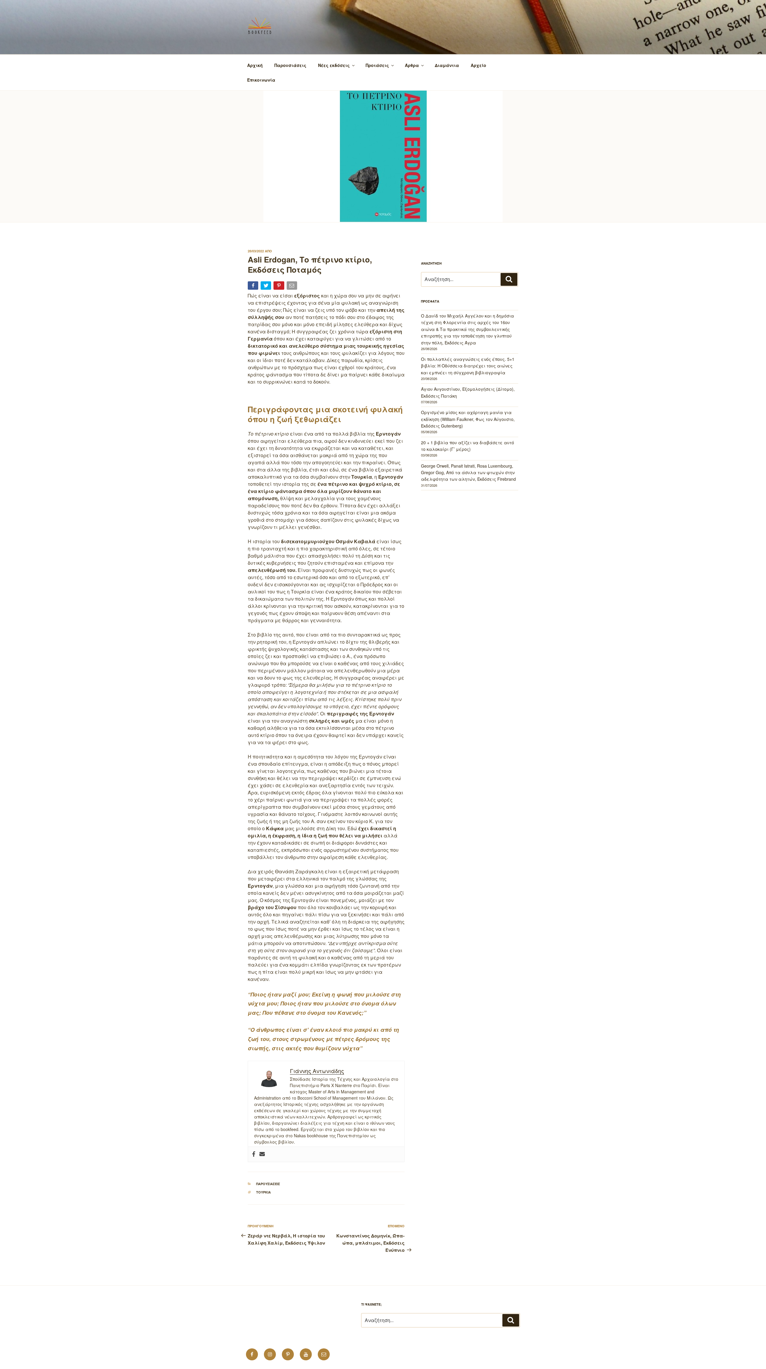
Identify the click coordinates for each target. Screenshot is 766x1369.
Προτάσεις (377, 65)
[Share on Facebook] (253, 286)
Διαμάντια (447, 65)
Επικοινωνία (261, 80)
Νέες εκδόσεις (334, 65)
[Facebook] (253, 1154)
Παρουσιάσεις (290, 65)
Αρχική (255, 65)
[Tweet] (266, 286)
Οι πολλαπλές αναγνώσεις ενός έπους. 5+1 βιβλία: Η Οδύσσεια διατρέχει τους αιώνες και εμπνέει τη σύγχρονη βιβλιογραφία (467, 366)
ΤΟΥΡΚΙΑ (263, 1192)
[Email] (292, 286)
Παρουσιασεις (268, 1184)
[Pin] (279, 286)
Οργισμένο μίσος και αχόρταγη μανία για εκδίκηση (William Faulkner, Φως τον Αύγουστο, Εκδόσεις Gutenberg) (468, 419)
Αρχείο (478, 65)
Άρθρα (412, 65)
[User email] (262, 1154)
